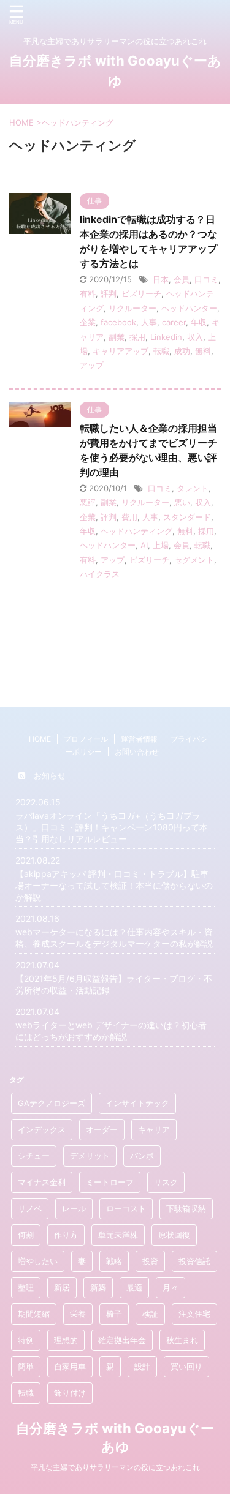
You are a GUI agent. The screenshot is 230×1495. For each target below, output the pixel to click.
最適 (134, 1287)
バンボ (142, 1156)
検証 (150, 1314)
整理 (26, 1287)
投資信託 (194, 1261)
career (174, 322)
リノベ (30, 1208)
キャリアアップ (120, 351)
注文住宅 (194, 1314)
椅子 (114, 1314)
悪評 (88, 502)
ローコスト (126, 1208)
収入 (195, 337)
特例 (26, 1340)
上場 (161, 545)
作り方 (66, 1235)
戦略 (114, 1261)
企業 (88, 322)
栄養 (78, 1314)
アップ (92, 365)
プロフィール (86, 739)
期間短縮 (34, 1314)
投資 (150, 1261)
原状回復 (174, 1235)
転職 (161, 351)
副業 (117, 337)
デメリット (90, 1156)
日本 (161, 279)
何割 (26, 1235)
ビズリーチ (141, 293)
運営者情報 (139, 739)
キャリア (154, 1129)
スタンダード (187, 517)
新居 (62, 1287)
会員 (182, 279)
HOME (40, 739)
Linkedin (166, 337)
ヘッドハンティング (136, 531)
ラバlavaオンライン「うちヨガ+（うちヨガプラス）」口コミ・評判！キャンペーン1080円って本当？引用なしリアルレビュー (111, 827)
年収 (199, 322)
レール (74, 1208)
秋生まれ (182, 1340)
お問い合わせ (137, 751)
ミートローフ (110, 1182)
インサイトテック (137, 1103)
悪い (182, 502)
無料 (203, 351)
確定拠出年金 (122, 1340)
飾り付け (70, 1393)
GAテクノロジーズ (51, 1103)
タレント (193, 488)
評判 (109, 293)
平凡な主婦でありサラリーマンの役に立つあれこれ (115, 1467)
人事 (149, 322)
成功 (182, 351)
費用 (129, 517)
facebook (118, 322)
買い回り (186, 1366)
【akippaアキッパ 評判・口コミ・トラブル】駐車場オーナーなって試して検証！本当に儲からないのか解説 (114, 885)
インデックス (42, 1129)
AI (144, 545)
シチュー (34, 1156)
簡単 (26, 1366)
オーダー (102, 1129)
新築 (98, 1287)
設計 (142, 1366)
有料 (88, 293)
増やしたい (38, 1261)
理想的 (66, 1340)
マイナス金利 (42, 1182)
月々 (170, 1287)
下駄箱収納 (186, 1208)
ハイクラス (100, 574)
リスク (166, 1182)
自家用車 (70, 1366)
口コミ (206, 279)
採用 (137, 337)
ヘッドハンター (189, 308)
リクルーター (132, 308)
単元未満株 (118, 1235)
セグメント (194, 560)
